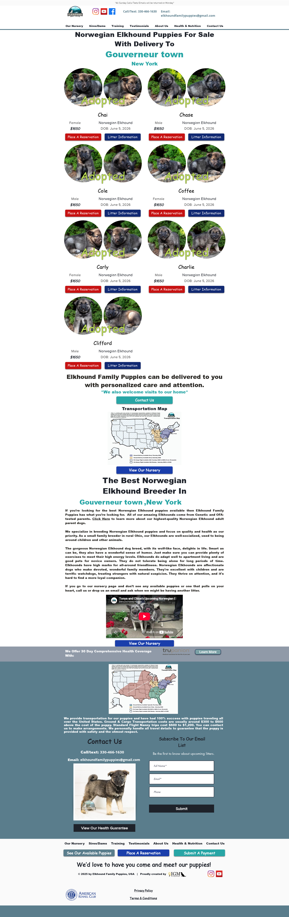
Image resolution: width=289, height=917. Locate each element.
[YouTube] (104, 11)
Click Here (101, 519)
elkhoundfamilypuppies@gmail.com (188, 16)
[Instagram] (95, 11)
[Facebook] (112, 11)
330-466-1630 (147, 11)
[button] (208, 652)
